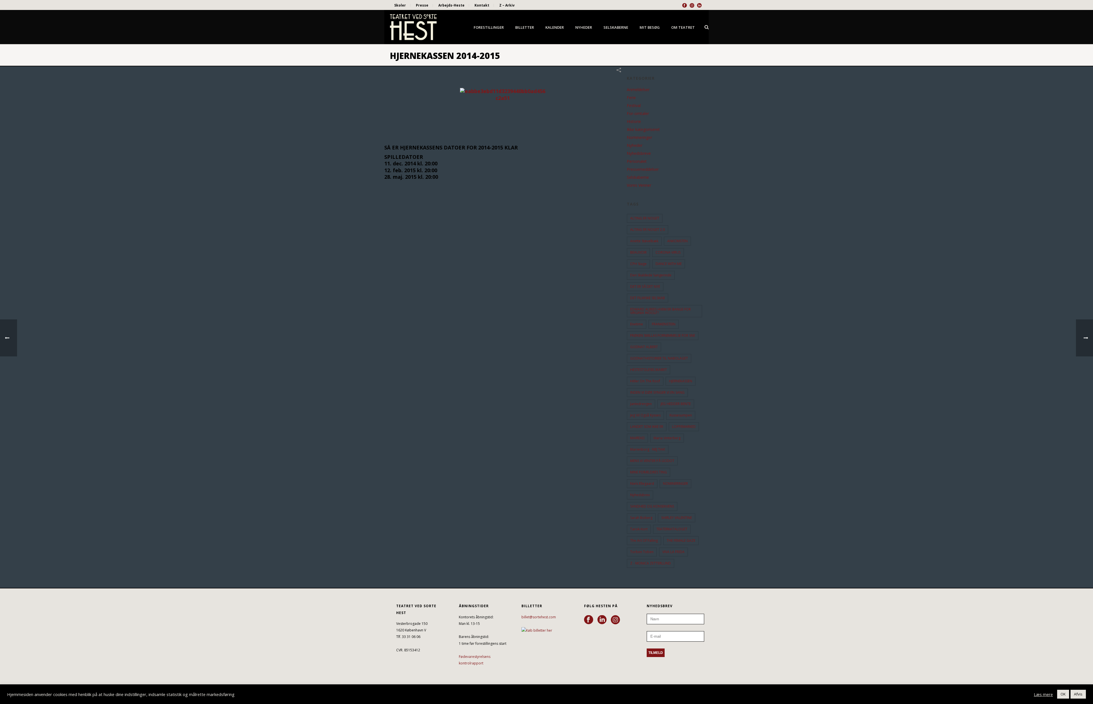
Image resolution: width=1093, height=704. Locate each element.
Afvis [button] (1078, 694)
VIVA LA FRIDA (673, 551)
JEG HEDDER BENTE (676, 403)
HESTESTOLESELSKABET (648, 369)
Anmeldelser (638, 89)
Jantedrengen (641, 403)
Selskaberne (615, 27)
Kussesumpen (680, 415)
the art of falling (644, 540)
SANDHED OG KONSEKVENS (652, 506)
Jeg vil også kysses (645, 415)
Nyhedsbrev (640, 494)
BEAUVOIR (638, 252)
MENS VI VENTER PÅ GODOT (652, 460)
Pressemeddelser (643, 169)
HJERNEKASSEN (680, 381)
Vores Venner (639, 185)
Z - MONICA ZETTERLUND (650, 563)
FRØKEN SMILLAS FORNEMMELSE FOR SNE (662, 335)
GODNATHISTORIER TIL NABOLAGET (659, 358)
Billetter (524, 27)
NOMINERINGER (675, 483)
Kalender (554, 27)
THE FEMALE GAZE (681, 540)
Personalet (637, 161)
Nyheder (583, 27)
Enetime (636, 324)
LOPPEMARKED (684, 426)
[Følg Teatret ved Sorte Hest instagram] (615, 620)
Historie (634, 121)
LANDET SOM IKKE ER (646, 426)
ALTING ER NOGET (644, 218)
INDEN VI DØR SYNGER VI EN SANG (657, 392)
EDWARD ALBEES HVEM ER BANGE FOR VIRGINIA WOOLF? (660, 311)
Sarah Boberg (641, 517)
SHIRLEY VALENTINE (676, 517)
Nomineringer (639, 137)
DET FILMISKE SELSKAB (647, 297)
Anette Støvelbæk (644, 241)
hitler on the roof (645, 381)
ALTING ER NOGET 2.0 (647, 229)
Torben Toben (642, 551)
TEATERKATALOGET (671, 529)
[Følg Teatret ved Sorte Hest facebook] (588, 620)
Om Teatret (683, 27)
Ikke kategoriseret (643, 129)
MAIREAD (637, 438)
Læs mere (1043, 694)
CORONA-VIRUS (668, 252)
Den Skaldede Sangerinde (650, 275)
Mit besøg (650, 27)
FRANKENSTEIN (663, 324)
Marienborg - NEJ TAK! (647, 449)
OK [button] (1063, 694)
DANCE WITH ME (669, 263)
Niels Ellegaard (642, 483)
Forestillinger (489, 27)
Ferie (631, 97)
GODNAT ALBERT (644, 346)
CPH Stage (638, 263)
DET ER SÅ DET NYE (645, 286)
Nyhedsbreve (639, 153)
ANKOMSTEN (677, 241)
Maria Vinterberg (667, 438)
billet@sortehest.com (538, 617)
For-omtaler (638, 113)
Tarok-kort (639, 529)
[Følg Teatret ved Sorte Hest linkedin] (602, 620)
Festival (634, 105)
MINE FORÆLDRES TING (648, 472)
